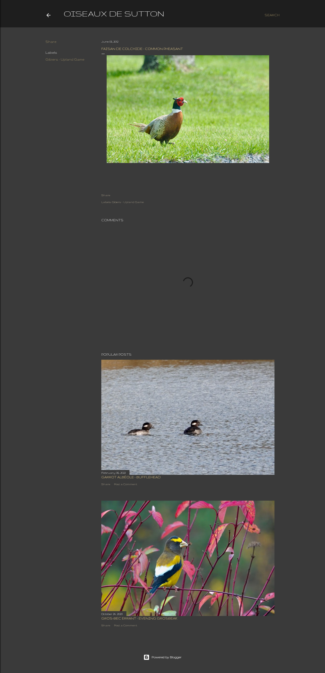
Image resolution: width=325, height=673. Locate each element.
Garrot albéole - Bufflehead (131, 477)
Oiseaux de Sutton (114, 13)
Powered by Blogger (167, 657)
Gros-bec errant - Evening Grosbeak (139, 618)
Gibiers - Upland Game (64, 59)
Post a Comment (125, 484)
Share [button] (50, 41)
